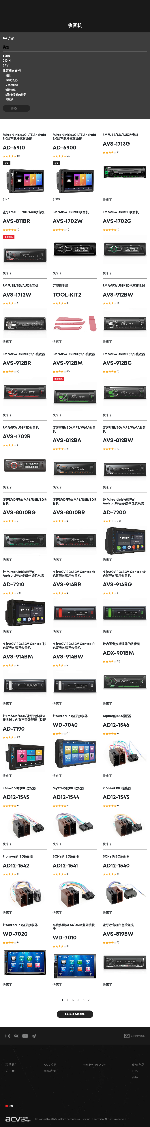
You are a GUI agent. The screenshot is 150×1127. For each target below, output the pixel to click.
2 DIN (7, 61)
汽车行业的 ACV (94, 1065)
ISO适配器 (11, 80)
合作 (135, 1071)
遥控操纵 (10, 90)
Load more (75, 1014)
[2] (6, 156)
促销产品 (138, 1065)
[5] (15, 156)
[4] (12, 156)
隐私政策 (50, 1071)
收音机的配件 (12, 70)
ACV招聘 (50, 1065)
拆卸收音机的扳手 (15, 95)
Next (88, 1000)
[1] (4, 156)
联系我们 (11, 1065)
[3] (9, 156)
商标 (135, 1077)
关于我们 (11, 1071)
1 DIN (6, 56)
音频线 (9, 99)
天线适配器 (11, 85)
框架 (8, 76)
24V (6, 65)
